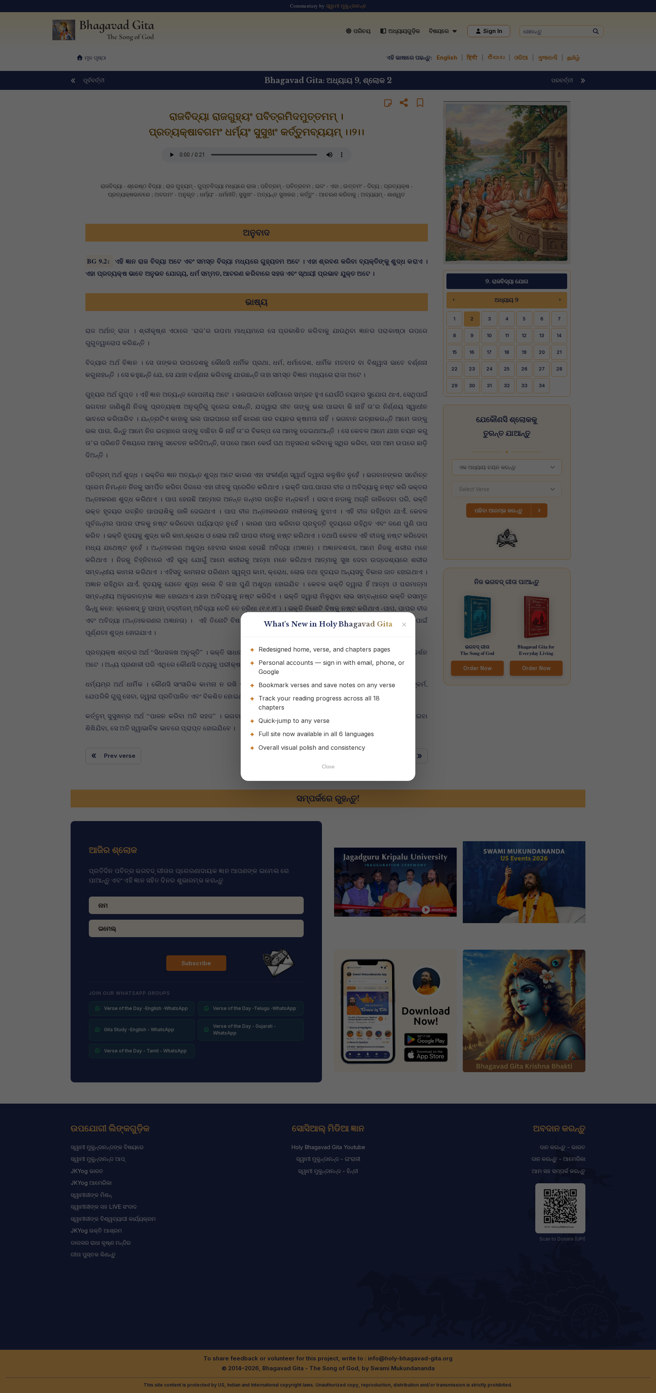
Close (328, 767)
